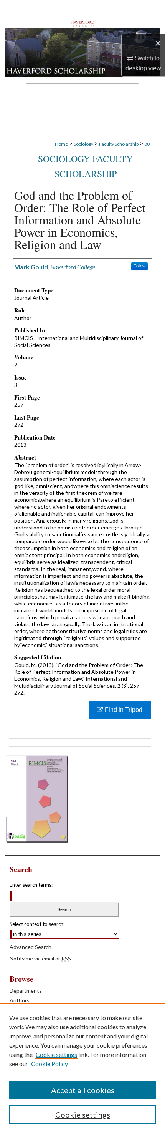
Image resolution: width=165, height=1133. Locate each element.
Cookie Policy (49, 1063)
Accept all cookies (82, 1090)
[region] (82, 1068)
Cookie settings (56, 1054)
